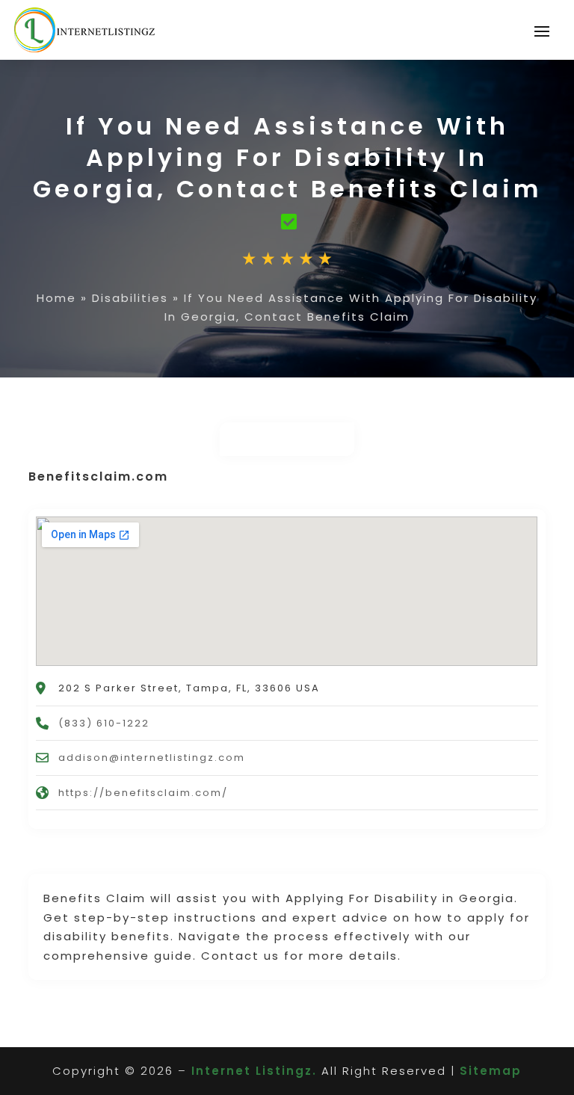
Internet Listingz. (254, 1071)
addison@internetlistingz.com (151, 757)
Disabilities (130, 298)
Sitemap (491, 1071)
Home (56, 298)
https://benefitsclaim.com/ (143, 793)
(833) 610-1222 (103, 723)
